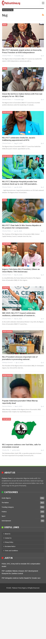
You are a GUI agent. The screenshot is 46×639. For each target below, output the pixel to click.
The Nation (6, 244)
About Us (7, 534)
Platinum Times (7, 478)
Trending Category (8, 507)
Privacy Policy (9, 542)
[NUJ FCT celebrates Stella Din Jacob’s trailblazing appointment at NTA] (23, 123)
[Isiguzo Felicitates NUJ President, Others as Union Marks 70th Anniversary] (23, 255)
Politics (4, 511)
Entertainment (6, 521)
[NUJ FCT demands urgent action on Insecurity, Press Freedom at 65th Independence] (23, 35)
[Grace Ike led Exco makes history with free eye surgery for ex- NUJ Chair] (23, 79)
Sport (3, 516)
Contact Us (8, 538)
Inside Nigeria (7, 112)
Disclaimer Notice (10, 546)
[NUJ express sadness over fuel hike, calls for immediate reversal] (23, 430)
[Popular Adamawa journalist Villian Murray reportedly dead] (23, 386)
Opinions (6, 287)
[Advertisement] (23, 615)
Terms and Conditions (11, 550)
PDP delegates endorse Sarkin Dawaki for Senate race (21, 578)
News (4, 24)
